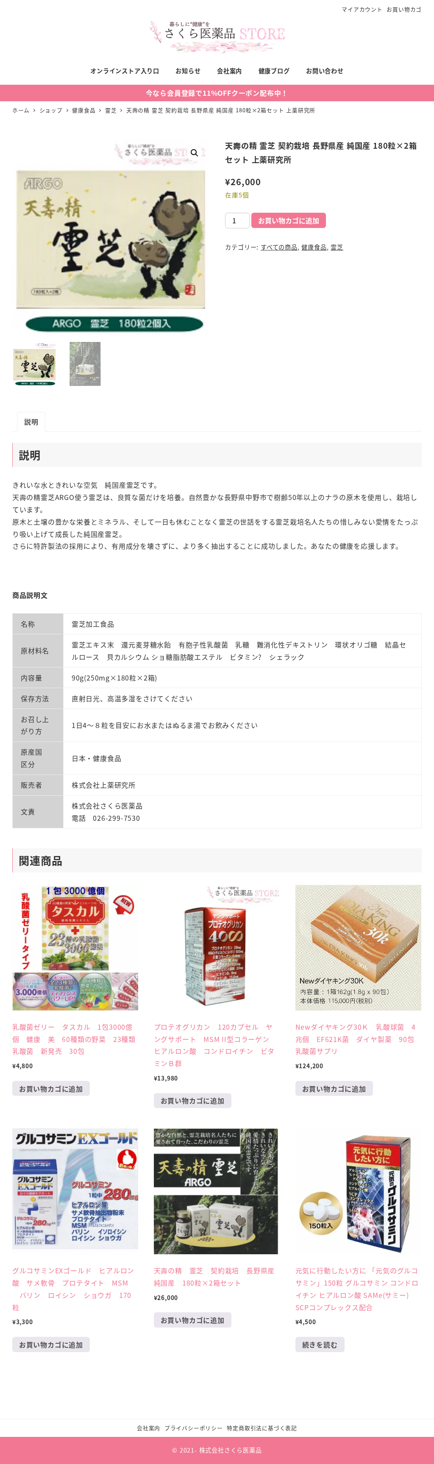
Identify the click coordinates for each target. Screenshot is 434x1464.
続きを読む (320, 1344)
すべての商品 (279, 247)
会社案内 (148, 1428)
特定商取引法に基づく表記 (262, 1428)
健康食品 (313, 247)
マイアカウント (362, 9)
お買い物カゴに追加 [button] (51, 1088)
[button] (194, 153)
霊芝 (337, 247)
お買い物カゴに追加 (288, 220)
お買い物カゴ (404, 9)
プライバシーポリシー (193, 1428)
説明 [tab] (31, 422)
